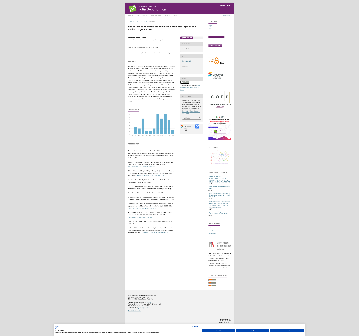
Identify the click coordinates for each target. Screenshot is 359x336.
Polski (210, 28)
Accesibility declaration (134, 311)
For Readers (211, 228)
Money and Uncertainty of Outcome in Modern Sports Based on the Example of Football (219, 195)
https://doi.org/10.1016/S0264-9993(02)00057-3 (142, 208)
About (130, 16)
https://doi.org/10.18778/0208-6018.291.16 (145, 47)
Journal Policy (171, 16)
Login (229, 5)
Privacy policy (195, 326)
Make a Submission (216, 37)
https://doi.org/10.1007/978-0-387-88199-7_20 (150, 175)
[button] (58, 326)
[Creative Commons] (222, 64)
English (210, 26)
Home (130, 21)
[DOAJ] (214, 64)
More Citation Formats (189, 117)
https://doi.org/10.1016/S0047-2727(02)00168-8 (142, 167)
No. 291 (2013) (145, 21)
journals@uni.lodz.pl (144, 308)
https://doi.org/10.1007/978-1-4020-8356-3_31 (154, 232)
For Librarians (212, 233)
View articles (142, 16)
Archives (136, 21)
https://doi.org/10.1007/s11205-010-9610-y (141, 217)
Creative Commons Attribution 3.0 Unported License (190, 88)
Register (222, 5)
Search (227, 16)
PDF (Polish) (187, 38)
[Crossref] (215, 79)
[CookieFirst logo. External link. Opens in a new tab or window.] (56, 328)
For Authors (156, 16)
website (149, 302)
